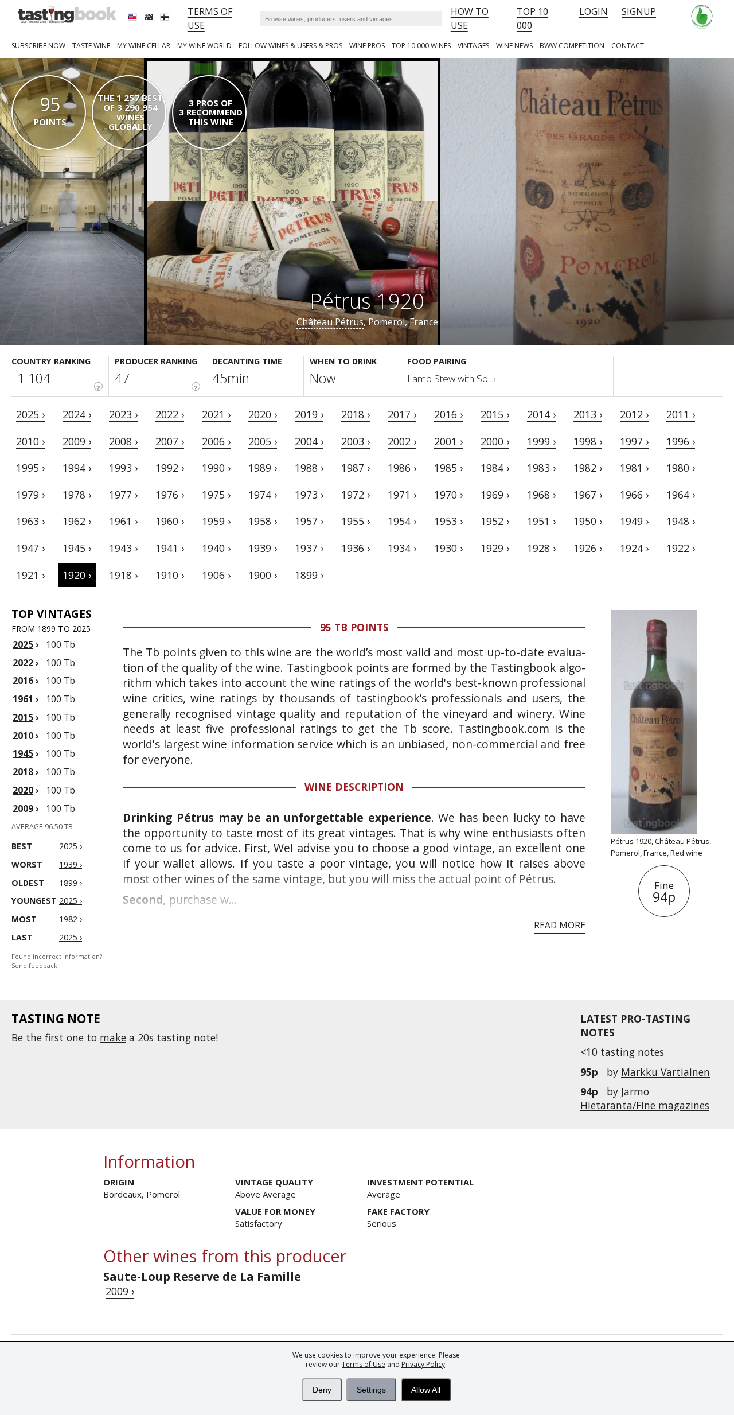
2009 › (77, 441)
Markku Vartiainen (665, 1072)
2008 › (123, 441)
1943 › (123, 548)
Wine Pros (367, 45)
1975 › (216, 495)
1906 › (216, 575)
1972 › (355, 495)
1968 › (541, 495)
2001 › (448, 441)
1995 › (30, 468)
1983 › (541, 468)
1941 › (169, 548)
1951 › (541, 521)
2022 (23, 662)
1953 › (448, 521)
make (113, 1037)
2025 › (30, 414)
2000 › (495, 441)
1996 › (680, 441)
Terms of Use (363, 1364)
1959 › (216, 521)
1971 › (402, 495)
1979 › (30, 495)
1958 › (262, 521)
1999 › (541, 441)
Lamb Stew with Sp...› (451, 378)
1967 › (587, 495)
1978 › (77, 495)
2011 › (680, 414)
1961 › (123, 521)
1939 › (262, 548)
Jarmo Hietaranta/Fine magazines (644, 1098)
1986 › (402, 468)
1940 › (216, 548)
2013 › (587, 414)
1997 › (634, 441)
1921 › (30, 575)
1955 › (355, 521)
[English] (134, 18)
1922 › (680, 548)
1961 (23, 699)
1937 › (309, 548)
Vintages (473, 45)
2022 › (169, 414)
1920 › (77, 575)
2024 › (77, 414)
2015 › (495, 414)
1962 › (77, 521)
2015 (23, 717)
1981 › (634, 468)
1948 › (680, 521)
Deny (322, 1389)
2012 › (634, 414)
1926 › (587, 548)
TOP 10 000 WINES (421, 45)
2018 (23, 771)
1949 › (634, 521)
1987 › (355, 468)
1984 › (495, 468)
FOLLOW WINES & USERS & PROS (290, 45)
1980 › (680, 468)
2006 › (216, 441)
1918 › (123, 575)
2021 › (216, 414)
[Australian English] (150, 18)
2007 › (169, 441)
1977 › (123, 495)
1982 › (587, 468)
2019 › (309, 414)
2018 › (355, 414)
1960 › (169, 521)
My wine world (204, 45)
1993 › (123, 468)
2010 (23, 735)
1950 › (587, 521)
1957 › (309, 521)
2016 (23, 680)
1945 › (77, 548)
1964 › (680, 495)
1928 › (541, 548)
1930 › (448, 548)
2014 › (541, 414)
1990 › (216, 468)
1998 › (587, 441)
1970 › (448, 495)
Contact (627, 45)
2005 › (262, 441)
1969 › (495, 495)
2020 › (262, 414)
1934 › (402, 548)
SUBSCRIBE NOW (38, 45)
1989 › (262, 468)
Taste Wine (91, 45)
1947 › (30, 548)
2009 (23, 808)
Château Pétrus (330, 322)
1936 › (355, 548)
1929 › (495, 548)
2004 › (309, 441)
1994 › (77, 468)
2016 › (448, 414)
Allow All (425, 1389)
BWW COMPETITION (572, 45)
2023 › (123, 414)
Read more (559, 925)
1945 (23, 753)
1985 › (448, 468)
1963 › (30, 521)
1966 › (634, 495)
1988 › (309, 468)
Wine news (514, 45)
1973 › (309, 495)
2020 (23, 790)
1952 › (495, 521)
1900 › (262, 575)
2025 (23, 644)
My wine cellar (143, 45)
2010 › (30, 441)
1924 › (634, 548)
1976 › (169, 495)
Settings (371, 1389)
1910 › (169, 575)
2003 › (355, 441)
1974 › (262, 495)
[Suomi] (166, 18)
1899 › (309, 575)
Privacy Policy (423, 1364)
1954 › (402, 521)
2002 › (402, 441)
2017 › (402, 414)
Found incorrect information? (56, 961)
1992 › (169, 468)
